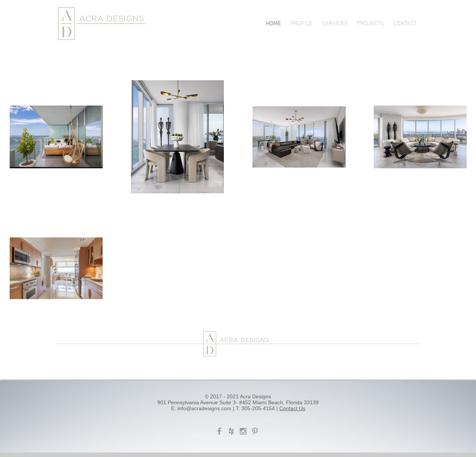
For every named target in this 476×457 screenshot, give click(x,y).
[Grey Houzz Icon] (231, 431)
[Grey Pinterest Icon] (255, 431)
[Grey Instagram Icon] (243, 431)
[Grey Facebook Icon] (219, 431)
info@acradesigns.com (204, 408)
